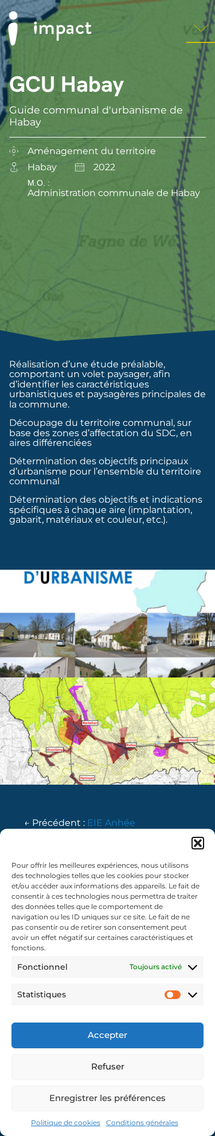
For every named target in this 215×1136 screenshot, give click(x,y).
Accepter (107, 1034)
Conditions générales (142, 1122)
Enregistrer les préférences (107, 1097)
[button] (198, 843)
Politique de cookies (65, 1122)
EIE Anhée (111, 822)
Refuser (107, 1066)
